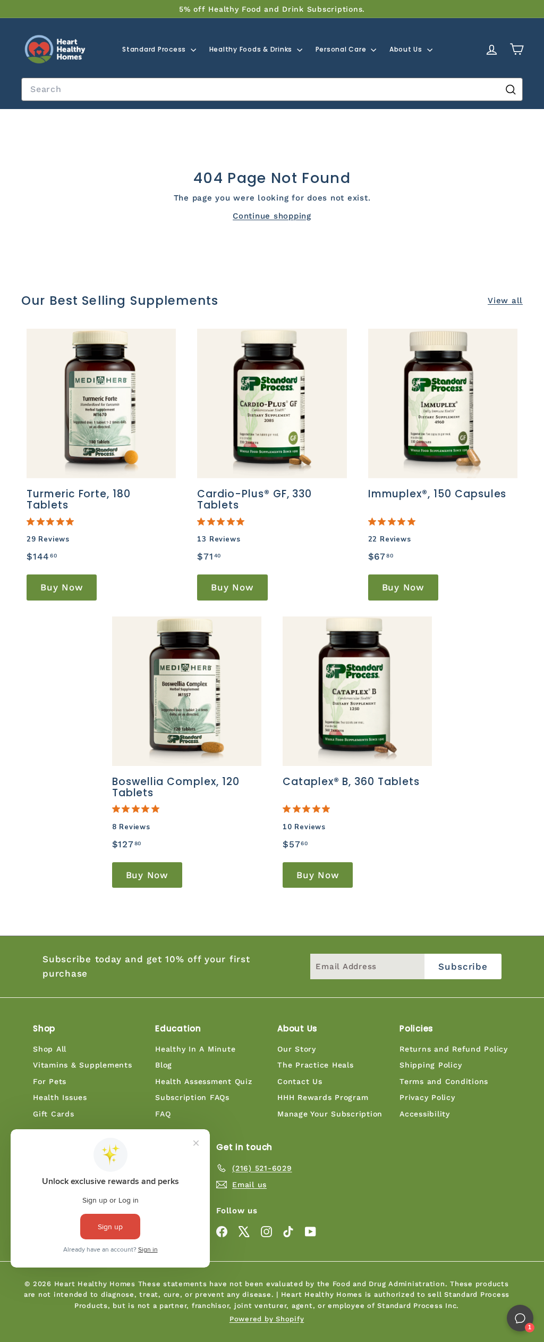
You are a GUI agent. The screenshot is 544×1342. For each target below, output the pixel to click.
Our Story (296, 1049)
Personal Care (342, 49)
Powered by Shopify (267, 1319)
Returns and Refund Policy (454, 1049)
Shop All (49, 1049)
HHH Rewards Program (322, 1097)
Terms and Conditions (444, 1081)
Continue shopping (272, 216)
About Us (406, 49)
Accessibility (425, 1114)
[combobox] (272, 89)
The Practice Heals (315, 1065)
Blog (163, 1065)
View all (505, 300)
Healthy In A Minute (195, 1049)
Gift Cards (53, 1114)
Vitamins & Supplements (82, 1065)
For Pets (49, 1081)
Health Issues (60, 1097)
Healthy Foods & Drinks (251, 49)
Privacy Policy (427, 1097)
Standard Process (155, 49)
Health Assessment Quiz (203, 1081)
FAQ (163, 1114)
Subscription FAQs (192, 1097)
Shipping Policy (431, 1065)
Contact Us (299, 1081)
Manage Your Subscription (329, 1114)
